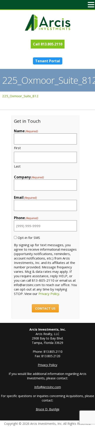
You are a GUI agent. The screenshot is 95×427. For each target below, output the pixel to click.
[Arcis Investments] (47, 22)
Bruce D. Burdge (47, 409)
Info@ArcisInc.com (47, 387)
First (17, 148)
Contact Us (45, 308)
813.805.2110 (51, 44)
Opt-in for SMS (29, 237)
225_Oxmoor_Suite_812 (20, 96)
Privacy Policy (48, 293)
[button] (91, 5)
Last (17, 166)
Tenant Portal (47, 60)
